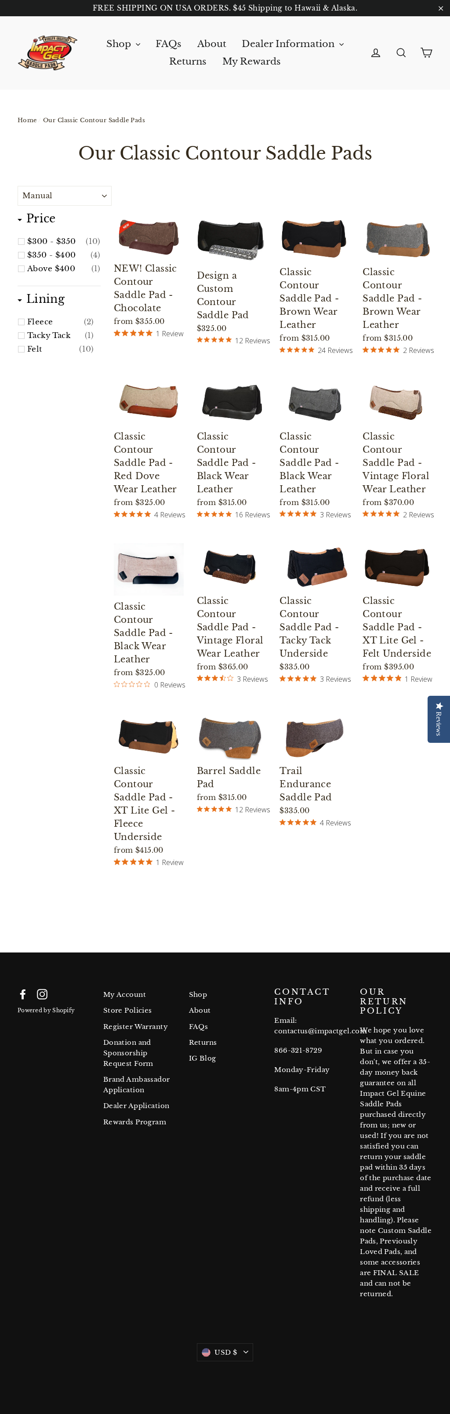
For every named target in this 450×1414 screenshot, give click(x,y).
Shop (120, 44)
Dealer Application (136, 1105)
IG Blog (202, 1058)
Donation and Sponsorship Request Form (128, 1053)
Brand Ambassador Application (136, 1084)
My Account (124, 994)
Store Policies (127, 1010)
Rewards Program (134, 1122)
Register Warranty (135, 1026)
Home (27, 120)
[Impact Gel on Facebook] (23, 994)
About (211, 44)
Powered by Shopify (46, 1010)
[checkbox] (64, 241)
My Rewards (251, 61)
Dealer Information (289, 44)
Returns (188, 61)
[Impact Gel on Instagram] (42, 994)
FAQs (168, 44)
